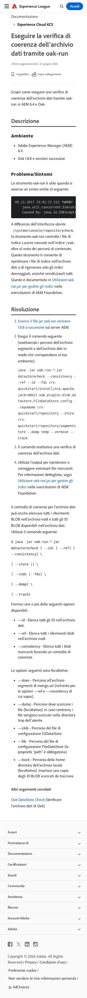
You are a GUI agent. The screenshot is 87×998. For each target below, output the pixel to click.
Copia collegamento (49, 74)
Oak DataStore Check (28, 799)
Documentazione (24, 16)
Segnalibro (22, 74)
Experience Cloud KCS (35, 24)
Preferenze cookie (22, 970)
